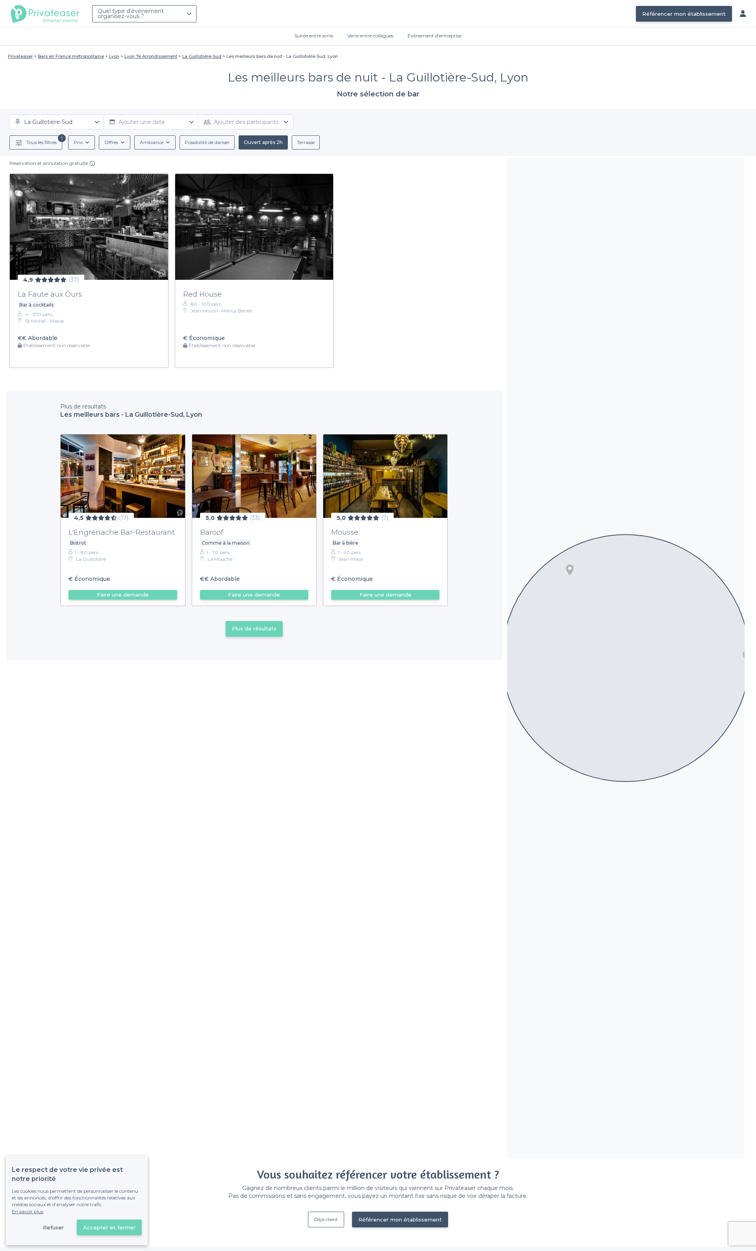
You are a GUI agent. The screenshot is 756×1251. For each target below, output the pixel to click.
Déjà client (326, 1219)
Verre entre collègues (370, 36)
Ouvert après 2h (263, 142)
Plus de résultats (254, 628)
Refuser (53, 1227)
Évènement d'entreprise (434, 36)
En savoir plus (27, 1211)
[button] (570, 569)
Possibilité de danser (207, 142)
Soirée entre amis (314, 36)
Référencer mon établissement (684, 14)
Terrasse (306, 142)
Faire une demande (123, 594)
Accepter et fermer (109, 1227)
